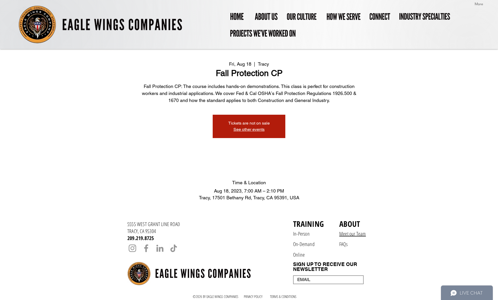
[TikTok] (174, 248)
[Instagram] (132, 248)
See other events (249, 129)
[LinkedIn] (160, 248)
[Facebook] (146, 248)
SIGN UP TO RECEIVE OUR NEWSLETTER (325, 267)
